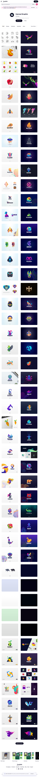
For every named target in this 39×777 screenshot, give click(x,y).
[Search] (37, 4)
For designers (8, 766)
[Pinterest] (22, 768)
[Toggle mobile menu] (1, 1)
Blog (26, 766)
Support (31, 766)
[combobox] (16, 4)
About (28, 766)
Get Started (33, 7)
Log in (36, 1)
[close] (36, 7)
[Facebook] (18, 768)
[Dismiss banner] (35, 772)
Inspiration (18, 766)
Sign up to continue (20, 743)
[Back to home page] (5, 1)
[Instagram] (20, 768)
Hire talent (13, 766)
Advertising (22, 766)
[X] (16, 768)
